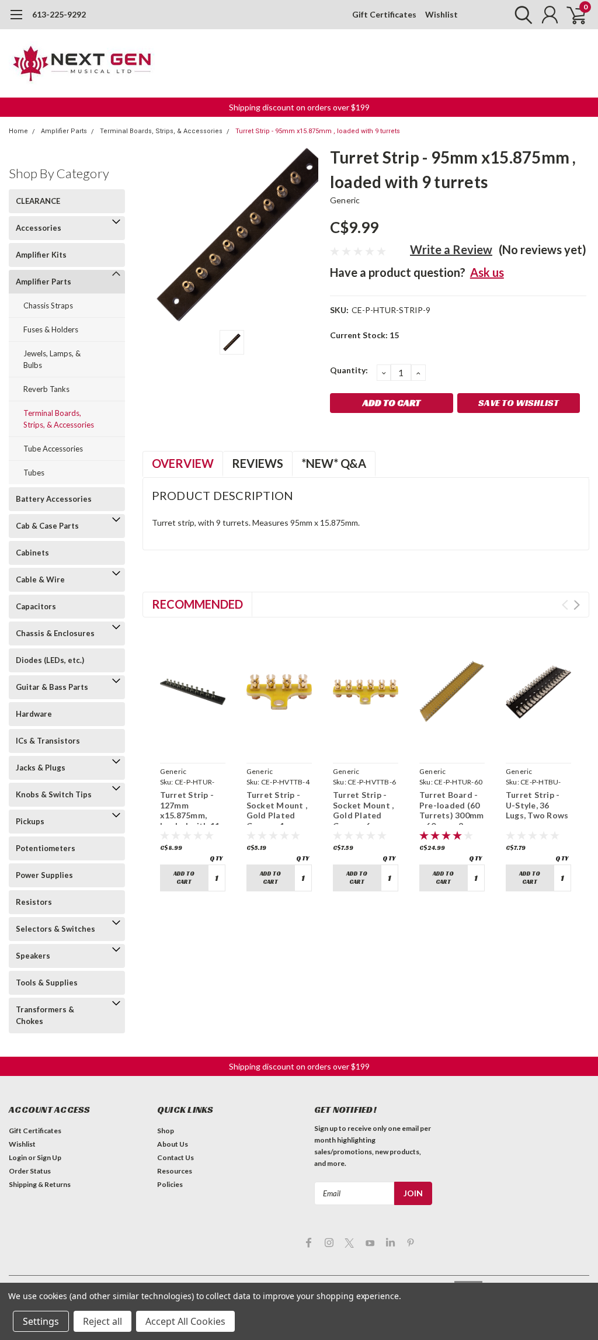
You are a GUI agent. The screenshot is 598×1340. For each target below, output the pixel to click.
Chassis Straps (48, 305)
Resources (174, 1171)
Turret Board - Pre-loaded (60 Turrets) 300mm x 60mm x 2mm (451, 810)
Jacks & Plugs (40, 767)
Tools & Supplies (47, 982)
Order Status (30, 1171)
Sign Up (49, 1157)
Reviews (257, 463)
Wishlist (441, 14)
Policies (170, 1184)
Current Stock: (364, 335)
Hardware (34, 713)
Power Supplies (44, 875)
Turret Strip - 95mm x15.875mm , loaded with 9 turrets (317, 131)
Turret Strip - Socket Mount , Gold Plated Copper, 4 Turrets (277, 815)
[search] (521, 14)
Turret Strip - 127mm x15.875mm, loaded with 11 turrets (190, 815)
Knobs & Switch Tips (54, 794)
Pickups (30, 821)
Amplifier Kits (41, 254)
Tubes (33, 472)
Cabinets (32, 552)
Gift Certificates (384, 14)
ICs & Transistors (48, 740)
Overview (183, 463)
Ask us (487, 272)
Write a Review (451, 249)
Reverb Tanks (46, 389)
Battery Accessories (54, 499)
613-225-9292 (59, 14)
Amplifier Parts (64, 131)
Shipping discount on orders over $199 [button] (299, 107)
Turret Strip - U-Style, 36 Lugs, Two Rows (537, 805)
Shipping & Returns (40, 1184)
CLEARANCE (38, 201)
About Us (172, 1144)
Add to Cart (183, 878)
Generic (345, 200)
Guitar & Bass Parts (52, 687)
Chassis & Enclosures (55, 633)
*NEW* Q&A (333, 463)
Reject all (102, 1321)
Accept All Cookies (185, 1321)
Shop (165, 1130)
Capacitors (36, 606)
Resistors (34, 902)
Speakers (33, 955)
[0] (571, 14)
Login (18, 1157)
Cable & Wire (40, 579)
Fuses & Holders (50, 329)
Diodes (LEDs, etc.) (50, 660)
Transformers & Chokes (45, 1015)
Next (576, 605)
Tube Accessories (53, 448)
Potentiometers (45, 848)
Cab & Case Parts (47, 525)
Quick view (192, 744)
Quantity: (349, 370)
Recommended (197, 604)
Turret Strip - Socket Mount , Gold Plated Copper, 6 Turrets (363, 815)
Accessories (38, 227)
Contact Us (175, 1157)
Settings (41, 1321)
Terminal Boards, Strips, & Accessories (161, 131)
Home (18, 131)
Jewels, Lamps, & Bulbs (52, 359)
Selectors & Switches (55, 928)
